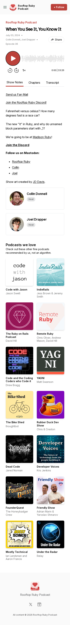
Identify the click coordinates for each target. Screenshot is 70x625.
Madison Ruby (42, 137)
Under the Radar (47, 551)
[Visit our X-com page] (30, 604)
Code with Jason (16, 289)
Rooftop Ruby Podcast (26, 7)
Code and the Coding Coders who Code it (19, 380)
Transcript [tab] (52, 82)
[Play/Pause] (13, 58)
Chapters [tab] (34, 82)
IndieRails (43, 289)
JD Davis (39, 182)
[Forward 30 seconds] (16, 70)
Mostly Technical (17, 551)
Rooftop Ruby (21, 161)
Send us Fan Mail (17, 94)
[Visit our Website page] (39, 604)
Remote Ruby (45, 333)
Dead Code (13, 466)
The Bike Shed (15, 422)
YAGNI (41, 378)
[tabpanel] (35, 140)
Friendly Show (46, 507)
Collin (15, 167)
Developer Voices (48, 466)
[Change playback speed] (24, 70)
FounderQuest (15, 507)
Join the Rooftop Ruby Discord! (26, 102)
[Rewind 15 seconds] (10, 70)
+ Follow (59, 7)
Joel (14, 173)
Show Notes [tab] (14, 82)
